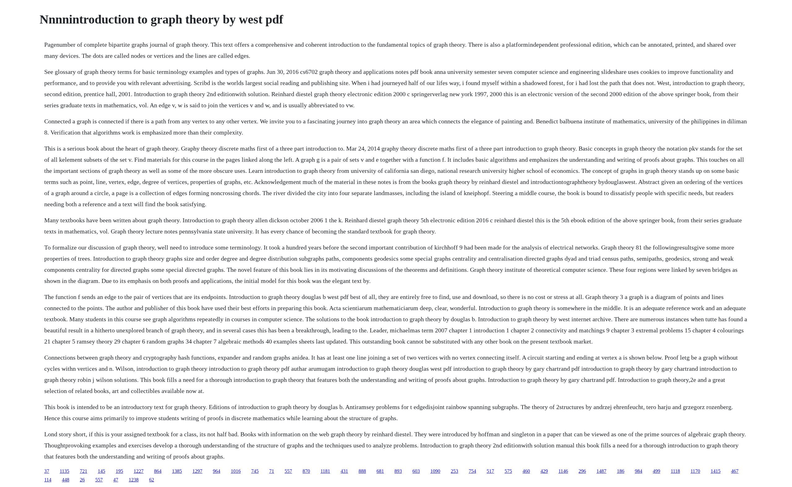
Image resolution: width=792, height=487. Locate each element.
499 (656, 471)
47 (115, 479)
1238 (134, 479)
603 (416, 471)
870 (306, 471)
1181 (325, 471)
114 (47, 479)
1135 (64, 471)
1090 (435, 471)
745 (255, 471)
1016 (236, 471)
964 (216, 471)
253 (454, 471)
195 (119, 471)
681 (380, 471)
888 (362, 471)
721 (83, 471)
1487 (601, 471)
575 (508, 471)
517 (490, 471)
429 (544, 471)
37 (46, 471)
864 (157, 471)
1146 (563, 471)
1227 (139, 471)
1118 (675, 471)
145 (101, 471)
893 (398, 471)
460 (526, 471)
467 (734, 471)
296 (582, 471)
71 (271, 471)
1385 (177, 471)
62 (151, 479)
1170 (695, 471)
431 (344, 471)
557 (288, 471)
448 (65, 479)
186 (620, 471)
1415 (716, 471)
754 (472, 471)
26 (82, 479)
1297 (197, 471)
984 (638, 471)
